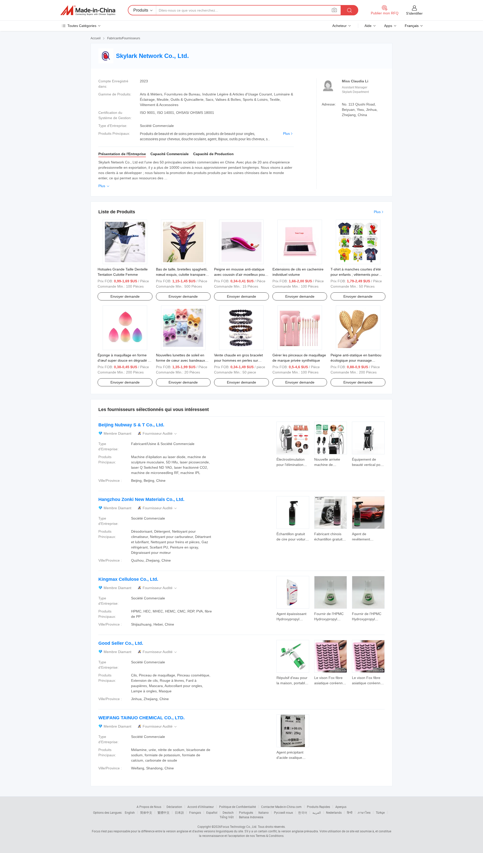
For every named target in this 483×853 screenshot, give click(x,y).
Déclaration (174, 807)
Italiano (263, 812)
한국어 (302, 812)
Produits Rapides (318, 807)
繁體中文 (163, 812)
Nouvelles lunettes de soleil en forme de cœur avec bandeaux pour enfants (180, 360)
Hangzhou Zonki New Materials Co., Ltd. (141, 499)
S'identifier (414, 13)
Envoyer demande (125, 296)
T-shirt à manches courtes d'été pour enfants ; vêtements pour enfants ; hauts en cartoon (356, 274)
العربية (316, 812)
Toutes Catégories (81, 26)
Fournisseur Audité (160, 433)
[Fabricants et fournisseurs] (87, 10)
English (130, 812)
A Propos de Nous (149, 807)
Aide (368, 26)
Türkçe (380, 812)
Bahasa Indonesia (251, 817)
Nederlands (334, 812)
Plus (286, 133)
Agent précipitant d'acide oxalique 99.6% (289, 757)
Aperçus (340, 807)
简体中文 (146, 812)
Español (211, 812)
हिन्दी (349, 812)
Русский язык (283, 812)
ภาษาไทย (364, 812)
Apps (388, 26)
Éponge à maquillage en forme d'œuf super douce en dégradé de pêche (125, 360)
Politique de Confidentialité (237, 807)
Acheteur (339, 26)
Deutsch (228, 812)
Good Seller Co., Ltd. (120, 643)
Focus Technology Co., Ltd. (239, 827)
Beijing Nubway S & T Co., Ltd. (131, 424)
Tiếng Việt (227, 817)
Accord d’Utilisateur (200, 807)
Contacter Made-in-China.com (281, 807)
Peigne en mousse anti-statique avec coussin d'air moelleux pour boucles (240, 274)
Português (246, 812)
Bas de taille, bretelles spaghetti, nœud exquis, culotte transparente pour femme (183, 274)
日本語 (179, 812)
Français (195, 812)
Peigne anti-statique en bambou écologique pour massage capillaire (356, 360)
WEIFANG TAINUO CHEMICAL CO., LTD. (141, 717)
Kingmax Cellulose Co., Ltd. (128, 579)
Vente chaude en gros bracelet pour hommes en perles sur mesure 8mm (238, 360)
